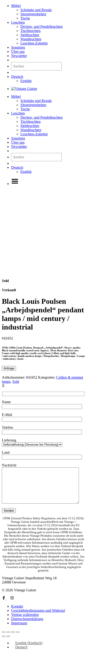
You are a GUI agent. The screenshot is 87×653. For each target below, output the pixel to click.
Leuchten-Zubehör (34, 43)
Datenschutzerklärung (27, 619)
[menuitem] (17, 77)
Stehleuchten (29, 35)
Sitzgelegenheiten (33, 14)
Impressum (19, 623)
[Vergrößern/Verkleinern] (4, 632)
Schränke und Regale (36, 10)
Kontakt (17, 606)
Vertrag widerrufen (25, 615)
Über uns (18, 52)
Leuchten (18, 22)
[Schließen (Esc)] (17, 632)
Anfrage (9, 368)
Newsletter (19, 56)
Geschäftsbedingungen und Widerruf (38, 610)
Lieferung (9, 440)
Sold (15, 382)
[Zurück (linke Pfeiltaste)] (4, 636)
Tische (25, 18)
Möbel (16, 6)
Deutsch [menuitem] (21, 647)
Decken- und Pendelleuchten (41, 27)
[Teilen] (13, 632)
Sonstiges (18, 47)
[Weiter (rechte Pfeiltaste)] (8, 636)
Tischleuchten (30, 31)
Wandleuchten (30, 39)
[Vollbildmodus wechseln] (8, 632)
